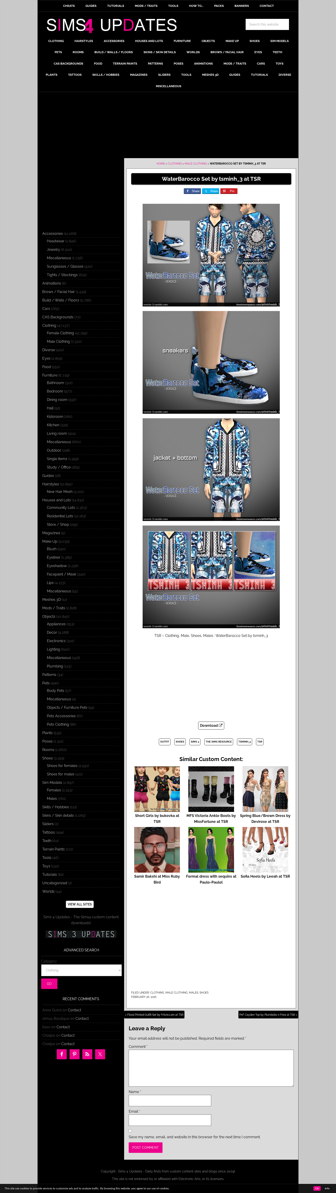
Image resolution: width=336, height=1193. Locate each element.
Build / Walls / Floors (60, 300)
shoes (180, 741)
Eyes (46, 358)
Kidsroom (55, 416)
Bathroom (55, 383)
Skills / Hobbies (55, 807)
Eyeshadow (57, 566)
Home (161, 163)
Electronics (56, 641)
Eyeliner (53, 557)
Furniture (49, 375)
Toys (46, 866)
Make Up (49, 541)
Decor (52, 632)
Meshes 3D (51, 599)
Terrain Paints (53, 849)
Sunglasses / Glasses (65, 266)
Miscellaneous (59, 258)
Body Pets (55, 690)
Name (135, 1092)
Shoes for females (62, 766)
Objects (48, 616)
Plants (47, 733)
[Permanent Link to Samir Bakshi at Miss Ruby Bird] (157, 870)
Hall (50, 408)
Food (46, 367)
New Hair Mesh (59, 491)
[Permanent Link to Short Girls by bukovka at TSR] (157, 810)
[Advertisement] (168, 126)
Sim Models (52, 782)
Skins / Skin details (58, 815)
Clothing (175, 163)
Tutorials (49, 874)
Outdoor (54, 450)
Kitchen (53, 425)
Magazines (51, 533)
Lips (50, 583)
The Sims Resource (219, 741)
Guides (48, 476)
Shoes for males (60, 774)
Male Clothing (196, 163)
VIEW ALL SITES (80, 904)
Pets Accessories (61, 716)
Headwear (55, 241)
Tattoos (48, 832)
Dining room (57, 400)
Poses (47, 741)
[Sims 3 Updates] (81, 934)
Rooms (48, 750)
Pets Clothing (58, 724)
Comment (138, 1046)
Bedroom (55, 391)
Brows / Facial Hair (58, 292)
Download (209, 725)
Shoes (204, 992)
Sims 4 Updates (114, 27)
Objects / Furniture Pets (67, 707)
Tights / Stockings (62, 275)
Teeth (46, 841)
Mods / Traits (53, 608)
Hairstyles (50, 484)
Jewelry (53, 249)
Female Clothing (60, 333)
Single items (57, 459)
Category (49, 961)
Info (327, 1188)
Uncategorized (54, 883)
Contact (74, 1010)
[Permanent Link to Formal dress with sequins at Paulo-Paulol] (211, 870)
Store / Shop (58, 524)
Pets (46, 683)
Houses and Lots (56, 500)
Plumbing (55, 666)
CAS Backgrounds (57, 317)
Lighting (53, 649)
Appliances (56, 624)
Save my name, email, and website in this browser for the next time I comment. (195, 1137)
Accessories (52, 233)
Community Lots (61, 507)
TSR (259, 741)
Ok (317, 1188)
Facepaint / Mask (61, 574)
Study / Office (59, 467)
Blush (51, 549)
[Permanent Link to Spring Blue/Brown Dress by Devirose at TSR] (265, 810)
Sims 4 (195, 741)
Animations (51, 283)
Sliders (48, 824)
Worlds (48, 891)
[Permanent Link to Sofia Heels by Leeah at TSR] (265, 870)
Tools (46, 858)
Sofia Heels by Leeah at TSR (265, 876)
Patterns (49, 674)
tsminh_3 (244, 741)
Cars (46, 308)
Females (54, 790)
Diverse (48, 350)
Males (193, 992)
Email (134, 1111)
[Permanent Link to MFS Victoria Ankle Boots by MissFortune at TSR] (211, 810)
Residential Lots (60, 516)
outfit (164, 741)
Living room (57, 433)
